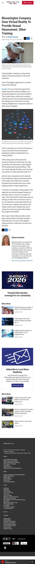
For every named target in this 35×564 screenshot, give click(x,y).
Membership (7, 520)
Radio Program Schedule (11, 461)
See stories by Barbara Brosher (22, 261)
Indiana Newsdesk (9, 476)
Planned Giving (8, 528)
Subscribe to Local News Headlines (17, 370)
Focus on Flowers (8, 492)
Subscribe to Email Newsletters (12, 468)
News (5, 471)
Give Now (28, 2)
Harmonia (6, 494)
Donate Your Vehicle (9, 523)
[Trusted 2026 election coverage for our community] (17, 280)
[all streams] (32, 562)
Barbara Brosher (13, 37)
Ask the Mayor (8, 479)
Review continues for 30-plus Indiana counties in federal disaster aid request (23, 411)
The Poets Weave (9, 504)
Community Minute (9, 481)
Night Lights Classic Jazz (11, 502)
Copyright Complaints (9, 451)
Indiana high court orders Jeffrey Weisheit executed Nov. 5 (22, 320)
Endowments (7, 527)
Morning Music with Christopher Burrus (14, 499)
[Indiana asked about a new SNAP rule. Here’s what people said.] (7, 400)
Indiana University (20, 450)
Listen (5, 485)
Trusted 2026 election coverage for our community (17, 294)
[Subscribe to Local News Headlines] (17, 356)
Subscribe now (17, 385)
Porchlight (6, 505)
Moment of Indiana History (11, 497)
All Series (6, 488)
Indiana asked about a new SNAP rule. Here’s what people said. (22, 399)
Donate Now (7, 518)
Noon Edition (7, 477)
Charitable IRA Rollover (10, 524)
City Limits (6, 480)
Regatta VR (6, 89)
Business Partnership (10, 521)
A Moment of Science (10, 498)
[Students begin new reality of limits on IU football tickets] (7, 310)
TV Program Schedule (10, 464)
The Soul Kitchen (8, 508)
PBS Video (7, 465)
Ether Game (7, 491)
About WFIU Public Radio (10, 459)
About (5, 456)
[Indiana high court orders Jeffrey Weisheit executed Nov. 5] (7, 321)
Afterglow (6, 489)
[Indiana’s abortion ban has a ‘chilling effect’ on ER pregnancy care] (7, 333)
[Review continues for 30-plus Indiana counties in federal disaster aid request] (7, 412)
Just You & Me (8, 495)
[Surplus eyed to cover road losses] (7, 424)
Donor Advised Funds (10, 525)
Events (5, 512)
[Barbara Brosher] (6, 240)
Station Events (8, 467)
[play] (3, 562)
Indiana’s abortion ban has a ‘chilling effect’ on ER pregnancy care (23, 332)
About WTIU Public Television (12, 462)
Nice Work (6, 501)
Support (6, 515)
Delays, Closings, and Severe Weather (14, 474)
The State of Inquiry (9, 507)
